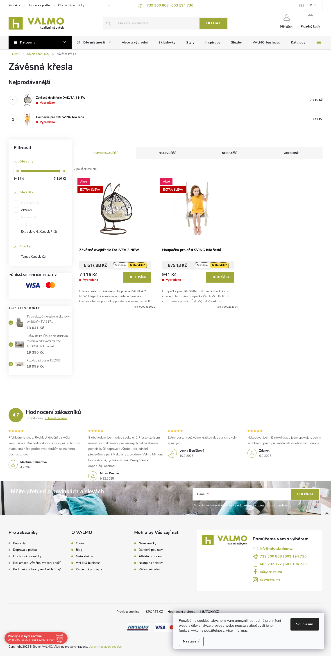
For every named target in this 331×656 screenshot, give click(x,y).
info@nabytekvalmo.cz (276, 548)
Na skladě (29, 203)
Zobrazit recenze (56, 418)
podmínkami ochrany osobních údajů (261, 505)
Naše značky (147, 543)
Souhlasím (304, 624)
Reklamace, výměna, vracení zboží (36, 563)
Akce (26, 210)
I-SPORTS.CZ (153, 612)
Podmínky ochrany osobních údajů (37, 569)
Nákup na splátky (151, 563)
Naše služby (84, 556)
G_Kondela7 (137, 265)
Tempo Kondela (33, 257)
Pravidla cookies (128, 612)
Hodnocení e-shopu (181, 612)
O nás (80, 543)
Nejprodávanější (105, 153)
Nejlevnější (167, 153)
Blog (79, 550)
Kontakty (14, 5)
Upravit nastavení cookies (105, 647)
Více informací (237, 630)
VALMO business (88, 563)
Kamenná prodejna (89, 569)
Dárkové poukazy (151, 550)
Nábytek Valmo (271, 572)
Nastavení (191, 641)
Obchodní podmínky (71, 5)
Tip (25, 224)
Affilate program (150, 556)
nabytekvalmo (270, 580)
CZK (309, 5)
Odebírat (305, 494)
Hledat (213, 23)
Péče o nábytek (149, 569)
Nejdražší (229, 153)
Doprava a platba (39, 5)
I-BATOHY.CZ (209, 612)
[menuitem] (94, 43)
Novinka (28, 217)
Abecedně (291, 153)
